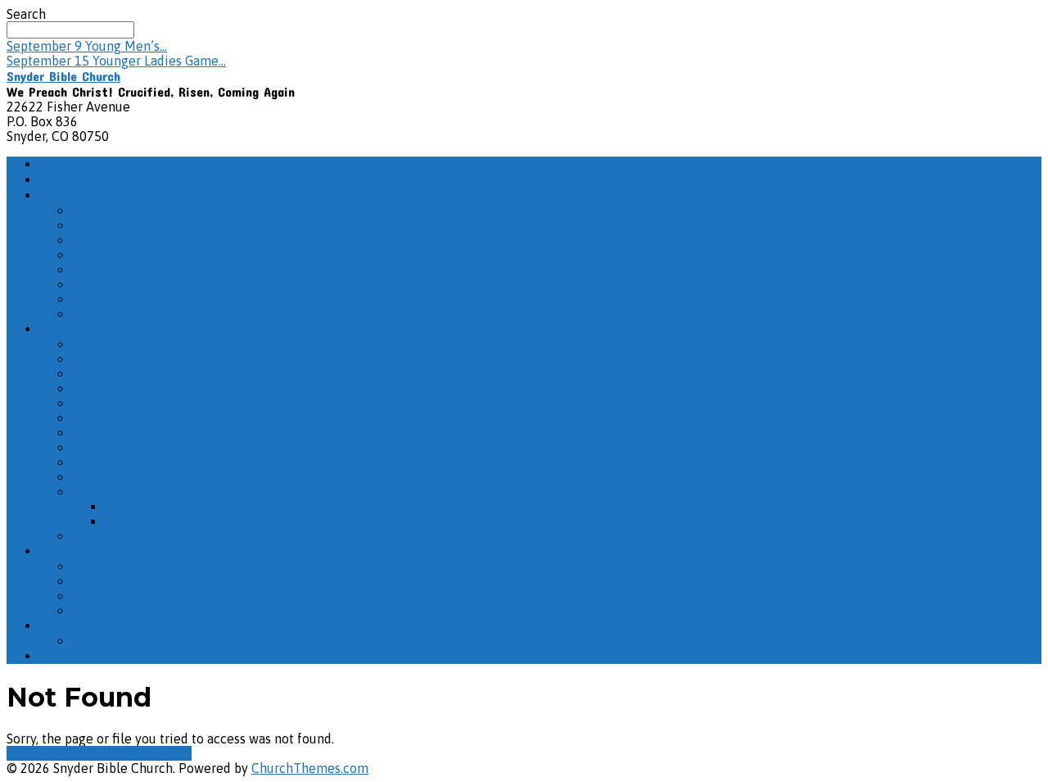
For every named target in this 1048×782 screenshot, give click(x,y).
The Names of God (126, 566)
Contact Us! (106, 314)
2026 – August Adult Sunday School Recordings (210, 344)
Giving (59, 656)
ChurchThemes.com (309, 768)
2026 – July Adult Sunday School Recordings (201, 388)
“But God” (100, 596)
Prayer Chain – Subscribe (145, 284)
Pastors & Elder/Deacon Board (160, 255)
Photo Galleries (117, 269)
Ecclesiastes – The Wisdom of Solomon (220, 506)
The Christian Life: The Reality (161, 536)
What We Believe (123, 225)
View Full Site (49, 753)
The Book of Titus (125, 477)
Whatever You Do (123, 418)
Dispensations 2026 (129, 447)
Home (59, 164)
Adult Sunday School (109, 329)
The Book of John (123, 359)
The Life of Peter (122, 462)
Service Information (130, 210)
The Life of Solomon (164, 521)
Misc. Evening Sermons (139, 581)
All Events (101, 641)
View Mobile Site (141, 753)
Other (89, 299)
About (60, 195)
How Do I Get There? (108, 180)
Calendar (69, 626)
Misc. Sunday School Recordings (166, 373)
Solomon (98, 491)
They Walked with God (138, 403)
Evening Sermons (97, 551)
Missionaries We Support (145, 240)
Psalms (93, 610)
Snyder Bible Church (63, 76)
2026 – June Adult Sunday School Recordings (203, 432)
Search (26, 14)
